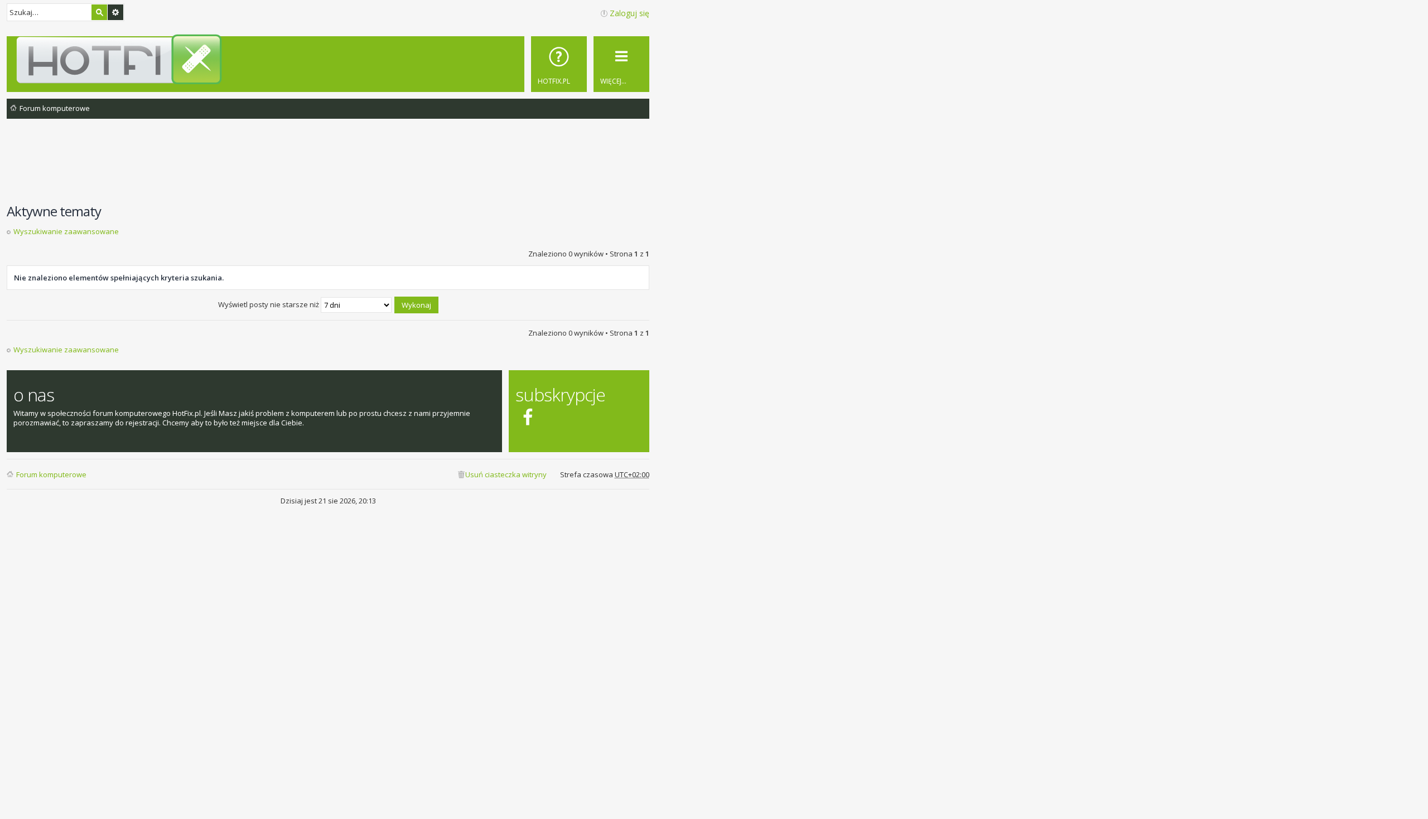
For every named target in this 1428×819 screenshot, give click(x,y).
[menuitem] (559, 64)
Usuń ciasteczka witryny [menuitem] (506, 474)
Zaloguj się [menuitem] (629, 13)
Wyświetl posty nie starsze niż (269, 304)
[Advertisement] (328, 167)
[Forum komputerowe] (330, 59)
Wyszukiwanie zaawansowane (115, 12)
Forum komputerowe (51, 474)
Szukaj (99, 12)
